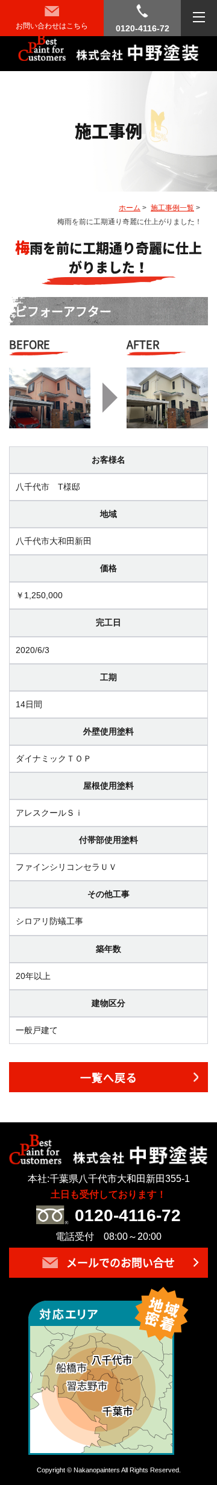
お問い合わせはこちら (52, 26)
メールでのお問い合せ (119, 1262)
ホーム (129, 208)
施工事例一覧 (172, 208)
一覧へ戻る (108, 1077)
